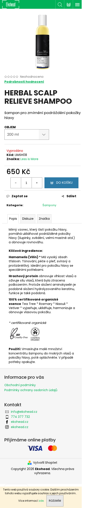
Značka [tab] (44, 218)
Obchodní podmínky (20, 385)
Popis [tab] (13, 218)
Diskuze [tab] (28, 218)
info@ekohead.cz (24, 412)
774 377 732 (20, 417)
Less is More (29, 159)
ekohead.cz (19, 422)
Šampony (49, 205)
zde (41, 501)
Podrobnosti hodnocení (24, 82)
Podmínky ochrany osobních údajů (30, 390)
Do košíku (64, 182)
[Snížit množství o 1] (16, 183)
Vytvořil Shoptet (45, 463)
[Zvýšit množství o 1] (37, 183)
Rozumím (55, 501)
